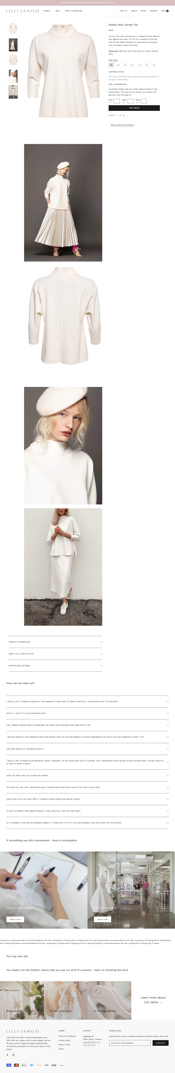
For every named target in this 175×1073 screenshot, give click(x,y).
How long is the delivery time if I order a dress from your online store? (43, 799)
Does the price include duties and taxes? (27, 775)
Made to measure (73, 11)
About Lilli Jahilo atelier (21, 654)
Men (58, 11)
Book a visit (102, 919)
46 (154, 65)
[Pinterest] (123, 115)
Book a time (15, 919)
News (143, 11)
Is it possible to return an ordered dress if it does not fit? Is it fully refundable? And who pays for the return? (64, 823)
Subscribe (160, 1043)
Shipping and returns (19, 666)
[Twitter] (120, 115)
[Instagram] (13, 1054)
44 (146, 65)
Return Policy (64, 1045)
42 (139, 65)
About (134, 11)
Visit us (123, 11)
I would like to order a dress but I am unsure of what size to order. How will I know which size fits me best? (62, 701)
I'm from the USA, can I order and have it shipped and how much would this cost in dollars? (53, 787)
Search (153, 11)
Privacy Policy (65, 1040)
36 (118, 65)
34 (111, 65)
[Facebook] (117, 115)
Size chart (113, 60)
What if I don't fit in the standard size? (26, 713)
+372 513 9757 (89, 1045)
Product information (19, 642)
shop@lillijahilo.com (91, 1042)
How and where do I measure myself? (25, 749)
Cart (164, 11)
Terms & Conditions (67, 1036)
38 (125, 65)
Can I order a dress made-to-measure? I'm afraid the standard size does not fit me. (48, 725)
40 (132, 65)
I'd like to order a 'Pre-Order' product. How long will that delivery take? (43, 811)
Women (46, 11)
